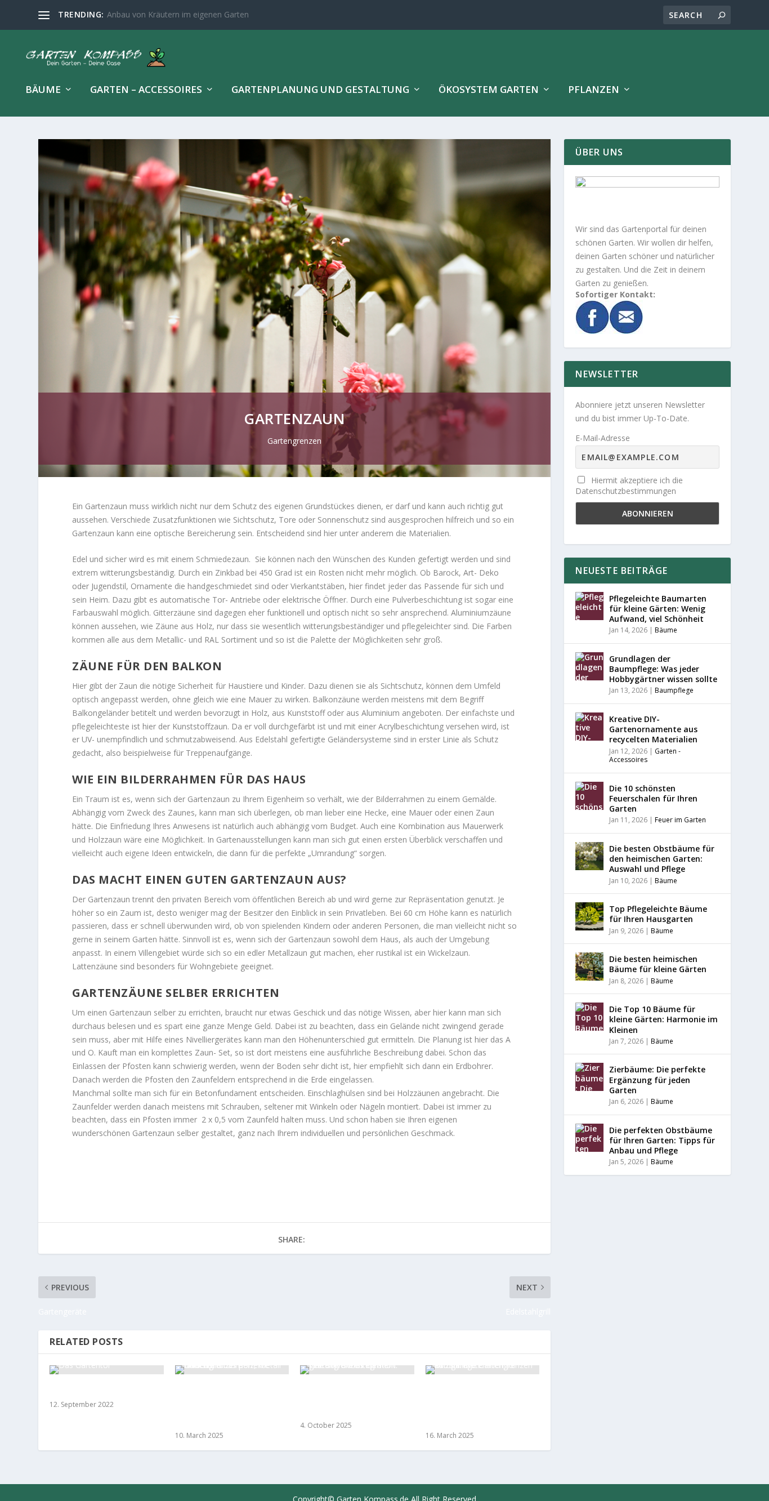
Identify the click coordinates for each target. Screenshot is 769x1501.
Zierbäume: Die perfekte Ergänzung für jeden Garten (657, 1079)
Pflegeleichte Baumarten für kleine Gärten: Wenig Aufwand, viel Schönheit (658, 608)
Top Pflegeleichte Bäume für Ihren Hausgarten (658, 913)
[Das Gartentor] (107, 1369)
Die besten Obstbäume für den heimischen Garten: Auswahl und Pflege (661, 858)
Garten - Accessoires (645, 755)
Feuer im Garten (680, 820)
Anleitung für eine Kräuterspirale (165, 14)
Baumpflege (674, 690)
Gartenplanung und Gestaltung (320, 90)
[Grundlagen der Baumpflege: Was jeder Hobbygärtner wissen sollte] (589, 666)
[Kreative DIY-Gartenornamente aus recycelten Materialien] (589, 726)
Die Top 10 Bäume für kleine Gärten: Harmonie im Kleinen (663, 1019)
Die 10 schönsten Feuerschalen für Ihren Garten (653, 798)
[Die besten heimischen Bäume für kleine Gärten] (589, 966)
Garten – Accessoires (146, 90)
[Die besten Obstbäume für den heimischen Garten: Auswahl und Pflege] (589, 856)
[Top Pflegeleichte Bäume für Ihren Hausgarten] (589, 916)
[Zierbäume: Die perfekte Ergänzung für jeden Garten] (589, 1077)
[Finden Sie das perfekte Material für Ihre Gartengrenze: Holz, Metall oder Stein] (232, 1369)
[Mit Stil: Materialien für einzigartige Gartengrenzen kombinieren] (483, 1369)
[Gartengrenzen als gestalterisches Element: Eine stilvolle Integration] (357, 1369)
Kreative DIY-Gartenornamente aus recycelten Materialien (653, 729)
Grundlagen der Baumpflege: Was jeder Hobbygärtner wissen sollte (663, 668)
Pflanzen (593, 90)
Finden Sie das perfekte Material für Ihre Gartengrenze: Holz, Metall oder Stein (232, 1406)
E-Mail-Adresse (602, 438)
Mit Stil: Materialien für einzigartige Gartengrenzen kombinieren (476, 1406)
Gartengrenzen (294, 440)
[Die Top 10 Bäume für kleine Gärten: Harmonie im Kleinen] (589, 1017)
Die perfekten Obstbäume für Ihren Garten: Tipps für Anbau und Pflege (662, 1140)
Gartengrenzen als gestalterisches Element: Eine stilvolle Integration (352, 1400)
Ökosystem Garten (489, 90)
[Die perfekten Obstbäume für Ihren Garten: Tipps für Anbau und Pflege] (589, 1138)
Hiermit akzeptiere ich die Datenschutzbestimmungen (629, 485)
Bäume (43, 90)
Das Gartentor (80, 1390)
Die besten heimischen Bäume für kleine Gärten (658, 964)
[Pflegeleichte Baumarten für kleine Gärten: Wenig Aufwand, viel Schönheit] (589, 606)
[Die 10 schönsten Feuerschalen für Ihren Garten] (589, 796)
